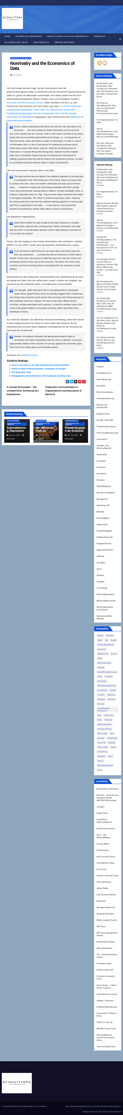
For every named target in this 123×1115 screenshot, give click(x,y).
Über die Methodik (64, 42)
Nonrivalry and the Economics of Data (42, 66)
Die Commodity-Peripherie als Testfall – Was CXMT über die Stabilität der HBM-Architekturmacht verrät (107, 303)
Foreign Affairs (103, 844)
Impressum (99, 36)
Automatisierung (13, 420)
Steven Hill (101, 743)
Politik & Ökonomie (105, 970)
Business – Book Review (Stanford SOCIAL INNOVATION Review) (107, 797)
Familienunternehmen (106, 426)
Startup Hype (112, 738)
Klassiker (101, 480)
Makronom (101, 901)
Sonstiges (101, 563)
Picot (99, 715)
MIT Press (101, 926)
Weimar (100, 761)
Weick (110, 756)
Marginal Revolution (105, 914)
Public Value (108, 715)
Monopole (111, 699)
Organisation (41, 420)
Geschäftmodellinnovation (107, 672)
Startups (100, 575)
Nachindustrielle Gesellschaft (103, 709)
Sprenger (101, 738)
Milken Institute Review (107, 920)
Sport (99, 569)
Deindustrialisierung (105, 398)
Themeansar (42, 1106)
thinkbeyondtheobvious (107, 1007)
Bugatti (113, 640)
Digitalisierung (103, 414)
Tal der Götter (102, 747)
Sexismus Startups (104, 729)
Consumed (101, 649)
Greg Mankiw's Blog (105, 863)
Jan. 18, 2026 (72, 435)
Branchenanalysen (105, 392)
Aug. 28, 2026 (14, 435)
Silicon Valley (102, 733)
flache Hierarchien (104, 663)
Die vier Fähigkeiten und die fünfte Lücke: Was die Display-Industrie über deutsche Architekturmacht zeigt (107, 323)
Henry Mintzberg (104, 882)
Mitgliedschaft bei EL (16, 42)
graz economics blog (106, 857)
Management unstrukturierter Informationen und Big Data (40, 376)
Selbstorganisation (104, 724)
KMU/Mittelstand (104, 486)
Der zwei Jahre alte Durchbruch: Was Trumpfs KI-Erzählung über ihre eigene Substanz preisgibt (106, 148)
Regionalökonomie (105, 550)
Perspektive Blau (104, 963)
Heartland (108, 677)
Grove (99, 677)
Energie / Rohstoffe (105, 420)
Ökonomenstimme (104, 948)
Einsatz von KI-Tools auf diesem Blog (68, 36)
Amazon (100, 636)
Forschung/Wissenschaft (107, 433)
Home (7, 36)
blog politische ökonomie (107, 789)
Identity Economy (29, 355)
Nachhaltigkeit (103, 518)
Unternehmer (102, 752)
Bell (106, 640)
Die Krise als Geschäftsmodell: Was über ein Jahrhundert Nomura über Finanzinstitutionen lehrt (107, 108)
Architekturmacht (104, 373)
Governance (102, 439)
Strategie (101, 582)
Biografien (101, 386)
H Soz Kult (101, 869)
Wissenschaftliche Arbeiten (21, 58)
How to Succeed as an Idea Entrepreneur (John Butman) (40, 365)
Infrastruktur (102, 455)
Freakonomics (103, 850)
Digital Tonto (102, 813)
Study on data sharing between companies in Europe (38, 368)
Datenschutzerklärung (28, 36)
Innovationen (102, 690)
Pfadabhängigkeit (72, 420)
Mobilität (100, 512)
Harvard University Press (107, 876)
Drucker (114, 654)
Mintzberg (101, 699)
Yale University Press (106, 1047)
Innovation (101, 461)
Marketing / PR (103, 505)
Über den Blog (41, 42)
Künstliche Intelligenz (106, 493)
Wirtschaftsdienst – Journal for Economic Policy (106, 1037)
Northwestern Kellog (105, 942)
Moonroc (100, 704)
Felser (99, 658)
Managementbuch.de (106, 907)
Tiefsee (113, 747)
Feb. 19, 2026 (43, 435)
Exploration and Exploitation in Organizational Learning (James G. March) (63, 391)
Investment (101, 474)
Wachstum (101, 756)
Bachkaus (110, 636)
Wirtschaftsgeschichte (106, 601)
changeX (100, 807)
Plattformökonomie (105, 537)
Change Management (105, 645)
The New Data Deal (21, 372)
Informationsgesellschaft (106, 686)
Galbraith (100, 667)
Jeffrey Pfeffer (103, 888)
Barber (100, 640)
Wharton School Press (106, 1029)
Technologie (102, 588)
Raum (99, 720)
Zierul (99, 770)
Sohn (112, 733)
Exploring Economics (106, 828)
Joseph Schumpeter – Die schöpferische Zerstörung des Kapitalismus (23, 391)
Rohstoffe (108, 720)
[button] (120, 39)
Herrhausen (101, 681)
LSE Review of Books (106, 895)
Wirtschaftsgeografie (105, 594)
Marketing (111, 695)
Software (100, 556)
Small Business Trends (107, 994)
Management (102, 499)
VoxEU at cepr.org (104, 1022)
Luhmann (101, 695)
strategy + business (105, 1001)
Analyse (100, 367)
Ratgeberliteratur (104, 544)
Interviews (101, 467)
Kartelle (113, 690)
